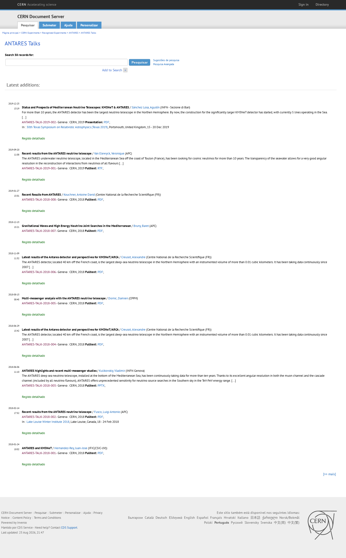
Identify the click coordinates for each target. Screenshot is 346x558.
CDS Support (69, 528)
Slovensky (252, 522)
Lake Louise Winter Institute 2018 (48, 422)
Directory (322, 4)
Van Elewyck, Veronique (109, 153)
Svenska (266, 522)
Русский (237, 522)
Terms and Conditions (47, 518)
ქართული (270, 517)
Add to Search (112, 70)
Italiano (243, 517)
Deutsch (161, 517)
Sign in (303, 4)
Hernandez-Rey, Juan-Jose (70, 448)
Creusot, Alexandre (133, 257)
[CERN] (322, 525)
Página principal (10, 32)
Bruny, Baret (141, 226)
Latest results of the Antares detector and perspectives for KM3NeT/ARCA (70, 257)
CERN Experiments (30, 32)
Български (135, 517)
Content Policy (21, 518)
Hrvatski (230, 517)
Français (216, 517)
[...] (24, 117)
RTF (100, 168)
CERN (36, 4)
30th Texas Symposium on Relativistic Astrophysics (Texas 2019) (67, 127)
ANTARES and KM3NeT (37, 448)
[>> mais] (329, 474)
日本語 (255, 517)
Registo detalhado (33, 138)
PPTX (101, 386)
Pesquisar (28, 25)
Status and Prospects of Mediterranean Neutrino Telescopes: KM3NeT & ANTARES (75, 107)
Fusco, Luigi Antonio (107, 412)
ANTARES (73, 32)
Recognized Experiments (54, 32)
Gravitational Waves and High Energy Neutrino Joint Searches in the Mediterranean (76, 226)
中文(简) (280, 522)
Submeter (49, 25)
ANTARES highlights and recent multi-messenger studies (59, 371)
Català (149, 517)
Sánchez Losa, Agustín (146, 107)
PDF (106, 122)
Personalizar (89, 25)
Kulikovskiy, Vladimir (112, 371)
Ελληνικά (175, 517)
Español (202, 517)
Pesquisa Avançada (163, 64)
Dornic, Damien (118, 298)
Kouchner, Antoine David (79, 195)
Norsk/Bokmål (289, 517)
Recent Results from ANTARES (41, 195)
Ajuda (68, 25)
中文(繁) (293, 522)
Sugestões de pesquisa (166, 60)
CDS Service (25, 528)
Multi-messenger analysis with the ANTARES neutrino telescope (64, 298)
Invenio (22, 523)
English (189, 517)
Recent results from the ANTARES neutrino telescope (57, 153)
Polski (208, 522)
